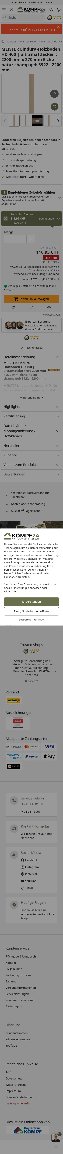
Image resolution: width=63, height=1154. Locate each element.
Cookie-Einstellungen (16, 587)
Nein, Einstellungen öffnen (31, 611)
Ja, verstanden (31, 602)
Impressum (38, 619)
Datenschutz (25, 619)
